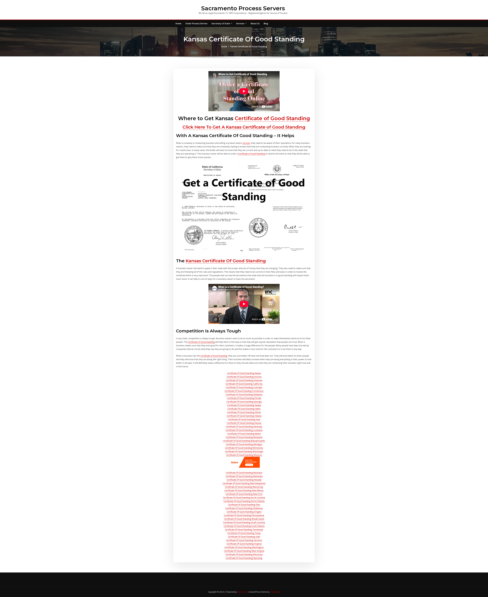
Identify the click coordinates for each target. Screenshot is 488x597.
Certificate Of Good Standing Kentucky (244, 426)
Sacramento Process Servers (243, 8)
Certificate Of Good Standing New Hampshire (244, 483)
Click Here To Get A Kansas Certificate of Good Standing (244, 127)
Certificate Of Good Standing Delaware (244, 394)
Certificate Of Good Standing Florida (244, 398)
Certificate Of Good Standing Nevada (244, 479)
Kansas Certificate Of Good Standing (248, 46)
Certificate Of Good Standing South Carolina (244, 522)
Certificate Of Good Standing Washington (244, 547)
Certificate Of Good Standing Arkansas (244, 380)
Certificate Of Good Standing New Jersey (244, 486)
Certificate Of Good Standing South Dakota (244, 526)
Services (240, 23)
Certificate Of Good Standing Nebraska (244, 476)
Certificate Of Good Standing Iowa (244, 419)
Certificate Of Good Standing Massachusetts (244, 440)
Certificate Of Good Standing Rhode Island (244, 518)
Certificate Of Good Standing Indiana (244, 415)
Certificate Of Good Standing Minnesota (244, 447)
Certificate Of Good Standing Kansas (244, 423)
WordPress (242, 592)
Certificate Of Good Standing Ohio (244, 504)
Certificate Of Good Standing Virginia (244, 543)
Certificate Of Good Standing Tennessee (244, 529)
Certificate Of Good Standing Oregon (244, 511)
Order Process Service (196, 23)
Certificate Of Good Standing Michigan (244, 444)
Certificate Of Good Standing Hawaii (244, 405)
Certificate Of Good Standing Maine (244, 433)
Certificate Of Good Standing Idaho (244, 408)
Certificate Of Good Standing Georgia (244, 401)
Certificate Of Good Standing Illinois (244, 412)
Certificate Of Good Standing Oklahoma (244, 508)
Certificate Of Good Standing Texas (244, 533)
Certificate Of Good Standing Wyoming (244, 558)
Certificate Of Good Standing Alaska (244, 373)
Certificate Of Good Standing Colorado (244, 387)
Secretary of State (221, 23)
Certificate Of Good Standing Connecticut (244, 391)
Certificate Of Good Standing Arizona (244, 376)
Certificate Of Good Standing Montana (244, 472)
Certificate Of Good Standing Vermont (244, 540)
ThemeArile (275, 592)
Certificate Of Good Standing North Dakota (244, 501)
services (246, 143)
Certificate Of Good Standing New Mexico (244, 490)
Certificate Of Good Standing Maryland (244, 437)
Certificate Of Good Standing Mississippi (244, 451)
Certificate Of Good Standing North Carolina (244, 497)
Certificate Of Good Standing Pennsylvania (244, 515)
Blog (266, 23)
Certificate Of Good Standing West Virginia (244, 550)
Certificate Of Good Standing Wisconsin (244, 554)
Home (178, 23)
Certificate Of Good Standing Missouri (244, 455)
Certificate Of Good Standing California (244, 383)
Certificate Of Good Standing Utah (244, 536)
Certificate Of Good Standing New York (244, 494)
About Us (255, 23)
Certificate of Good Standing (272, 118)
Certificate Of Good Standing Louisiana (244, 430)
